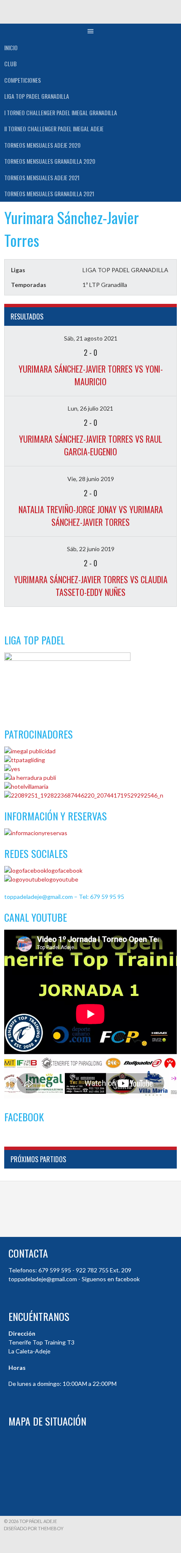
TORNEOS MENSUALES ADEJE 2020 (42, 145)
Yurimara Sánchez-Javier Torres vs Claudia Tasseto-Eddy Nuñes (91, 585)
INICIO (11, 47)
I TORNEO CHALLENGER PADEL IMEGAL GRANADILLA (60, 112)
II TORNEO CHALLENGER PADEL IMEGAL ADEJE (54, 128)
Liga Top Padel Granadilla (36, 96)
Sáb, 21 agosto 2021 (90, 338)
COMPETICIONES (22, 80)
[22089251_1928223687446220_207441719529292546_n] (83, 795)
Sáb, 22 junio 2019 (90, 548)
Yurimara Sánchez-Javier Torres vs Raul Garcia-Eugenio (90, 445)
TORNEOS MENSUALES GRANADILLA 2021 (49, 193)
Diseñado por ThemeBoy (34, 1528)
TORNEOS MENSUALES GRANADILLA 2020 (49, 161)
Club (10, 63)
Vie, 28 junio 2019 (90, 478)
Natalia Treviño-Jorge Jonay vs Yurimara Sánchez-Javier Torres (91, 515)
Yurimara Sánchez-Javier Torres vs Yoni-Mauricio (91, 375)
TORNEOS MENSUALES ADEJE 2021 (42, 177)
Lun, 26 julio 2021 (90, 408)
